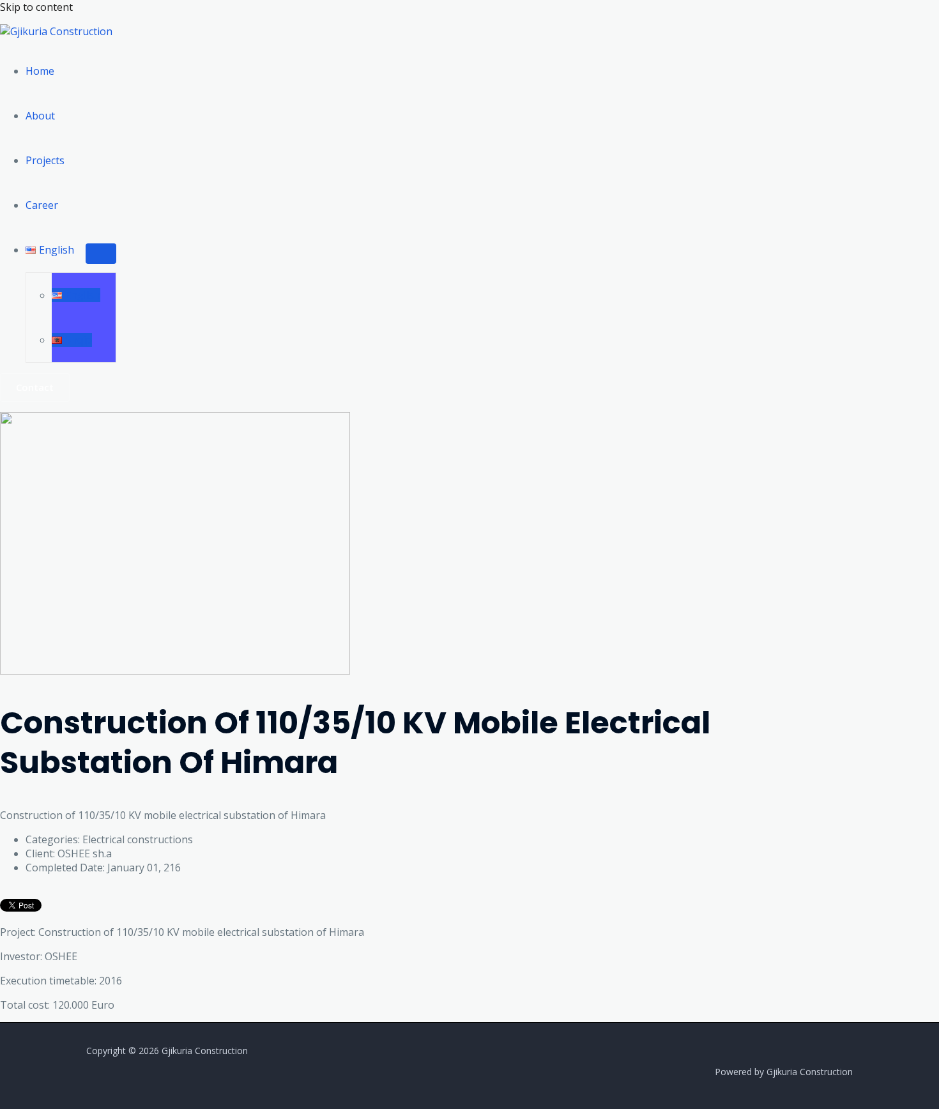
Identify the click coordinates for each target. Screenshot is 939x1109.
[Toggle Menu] (101, 253)
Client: (41, 853)
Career (42, 205)
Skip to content (36, 7)
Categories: (54, 839)
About (40, 116)
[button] (56, 250)
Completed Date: (66, 867)
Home (40, 71)
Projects (45, 160)
